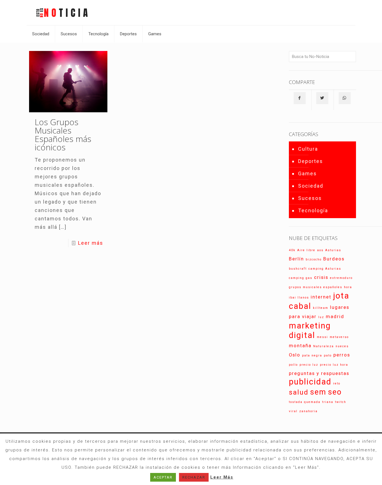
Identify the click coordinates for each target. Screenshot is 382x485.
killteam (320, 308)
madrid (335, 316)
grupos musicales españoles (315, 287)
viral (293, 411)
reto (336, 383)
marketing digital (310, 330)
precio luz (309, 365)
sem (318, 392)
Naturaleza (323, 346)
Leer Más (221, 477)
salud (298, 392)
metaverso (339, 337)
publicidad (310, 381)
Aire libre (306, 250)
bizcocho (314, 259)
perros (341, 355)
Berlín (296, 259)
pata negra (312, 355)
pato (328, 355)
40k (292, 250)
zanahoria (308, 411)
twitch (340, 402)
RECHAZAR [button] (193, 477)
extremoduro (341, 278)
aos (320, 250)
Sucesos (310, 198)
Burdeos (334, 259)
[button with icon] (300, 98)
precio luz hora (334, 365)
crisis (321, 277)
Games (307, 173)
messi (322, 337)
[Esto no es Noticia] (61, 12)
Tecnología (313, 210)
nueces (342, 346)
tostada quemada (304, 402)
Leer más (90, 243)
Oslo (294, 355)
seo (335, 392)
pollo (293, 365)
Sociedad (310, 186)
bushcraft (298, 269)
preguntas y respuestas (319, 373)
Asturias (333, 250)
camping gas (300, 278)
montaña (300, 345)
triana (327, 402)
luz (321, 317)
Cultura (308, 149)
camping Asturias (324, 269)
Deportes (310, 161)
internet (321, 297)
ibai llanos (299, 297)
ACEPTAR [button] (163, 477)
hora (348, 287)
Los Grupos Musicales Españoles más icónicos (63, 134)
